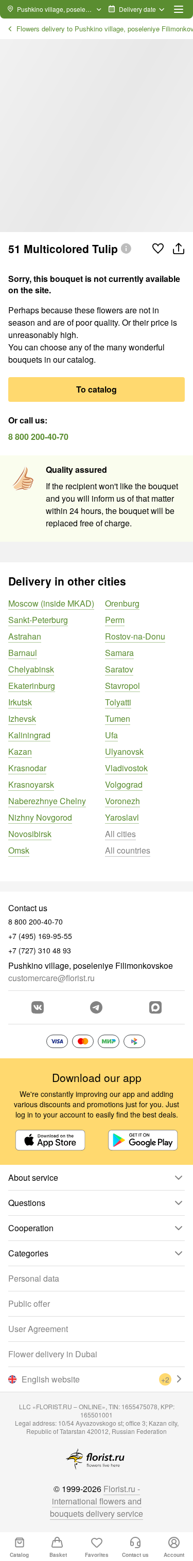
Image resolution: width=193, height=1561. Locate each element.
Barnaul (22, 653)
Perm (115, 620)
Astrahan (24, 636)
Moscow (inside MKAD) (51, 603)
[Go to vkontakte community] (37, 1007)
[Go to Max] (155, 1007)
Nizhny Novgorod (40, 817)
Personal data (33, 1278)
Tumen (117, 718)
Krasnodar (27, 768)
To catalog (96, 389)
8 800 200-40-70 (38, 436)
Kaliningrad (29, 735)
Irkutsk (20, 702)
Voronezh (122, 801)
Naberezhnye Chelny (47, 801)
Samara (119, 653)
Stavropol (122, 685)
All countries (127, 850)
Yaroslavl (122, 817)
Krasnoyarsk (31, 784)
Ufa (111, 735)
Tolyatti (118, 702)
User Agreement (38, 1329)
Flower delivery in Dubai (52, 1354)
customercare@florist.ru (51, 978)
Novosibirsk (29, 834)
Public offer (29, 1303)
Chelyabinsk (31, 669)
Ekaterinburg (31, 685)
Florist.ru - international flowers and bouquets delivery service (96, 1501)
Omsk (18, 850)
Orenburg (122, 603)
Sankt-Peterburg (38, 620)
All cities (120, 834)
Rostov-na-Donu (135, 636)
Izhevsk (22, 718)
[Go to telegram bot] (96, 1007)
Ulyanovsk (124, 751)
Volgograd (124, 784)
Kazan (20, 751)
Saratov (119, 669)
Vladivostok (126, 768)
